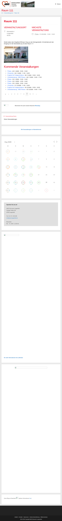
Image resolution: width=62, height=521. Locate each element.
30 (31, 151)
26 (23, 182)
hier (30, 498)
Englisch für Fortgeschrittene (15, 75)
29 (23, 151)
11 (33, 94)
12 (23, 167)
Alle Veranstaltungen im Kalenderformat (31, 129)
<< (5, 94)
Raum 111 (17, 13)
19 (23, 175)
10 (30, 94)
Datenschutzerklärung (34, 517)
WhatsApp (37, 105)
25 (15, 182)
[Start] (2, 13)
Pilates (37, 34)
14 (38, 167)
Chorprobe (10, 73)
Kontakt (20, 517)
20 (31, 175)
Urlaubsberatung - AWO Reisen (16, 77)
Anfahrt (16, 517)
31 (8, 190)
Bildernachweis (44, 517)
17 (8, 175)
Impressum (26, 517)
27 (8, 151)
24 (8, 182)
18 (15, 175)
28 (38, 182)
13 (31, 167)
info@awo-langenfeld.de (12, 218)
